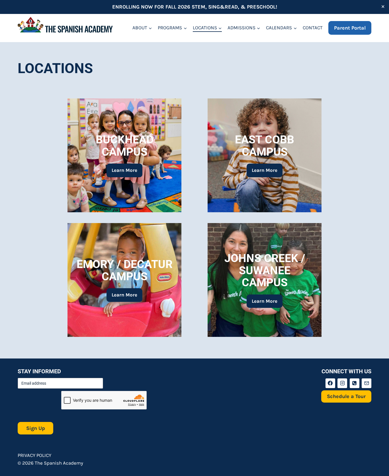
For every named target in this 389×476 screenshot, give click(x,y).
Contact (313, 27)
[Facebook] (330, 383)
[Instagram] (342, 383)
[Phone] (354, 383)
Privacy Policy (34, 455)
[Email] (366, 383)
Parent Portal (350, 28)
